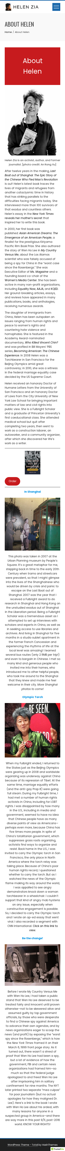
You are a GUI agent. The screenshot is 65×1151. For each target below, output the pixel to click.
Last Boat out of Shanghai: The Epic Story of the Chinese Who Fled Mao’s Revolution (31, 175)
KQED (54, 289)
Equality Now (26, 289)
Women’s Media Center (21, 280)
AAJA (40, 289)
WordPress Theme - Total (23, 1144)
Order (12, 481)
